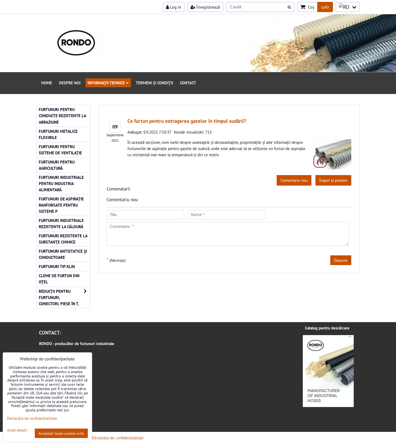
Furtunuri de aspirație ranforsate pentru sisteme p (61, 205)
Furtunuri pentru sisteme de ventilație (60, 149)
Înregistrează (207, 7)
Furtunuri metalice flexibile (58, 134)
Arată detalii (17, 430)
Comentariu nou (294, 180)
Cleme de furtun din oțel (59, 278)
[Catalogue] (328, 405)
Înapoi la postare (333, 180)
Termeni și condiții (154, 82)
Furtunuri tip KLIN (57, 266)
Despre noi (70, 82)
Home (46, 82)
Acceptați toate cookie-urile (61, 433)
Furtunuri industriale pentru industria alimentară (61, 183)
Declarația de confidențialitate (118, 437)
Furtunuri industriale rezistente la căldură (61, 223)
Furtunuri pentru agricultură (57, 165)
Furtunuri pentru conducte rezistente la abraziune (62, 115)
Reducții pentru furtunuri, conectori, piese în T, (59, 297)
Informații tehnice (106, 82)
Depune (341, 260)
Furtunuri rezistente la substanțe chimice (63, 239)
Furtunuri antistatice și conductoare (63, 254)
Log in (175, 7)
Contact (188, 82)
